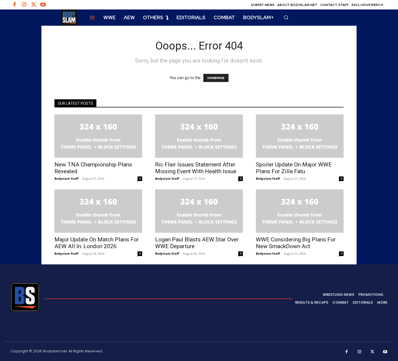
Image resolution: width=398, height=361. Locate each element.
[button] (285, 17)
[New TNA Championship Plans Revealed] (98, 136)
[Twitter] (34, 5)
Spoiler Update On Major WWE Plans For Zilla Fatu (294, 168)
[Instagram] (24, 5)
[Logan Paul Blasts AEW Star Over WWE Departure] (199, 211)
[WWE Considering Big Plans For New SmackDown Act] (300, 211)
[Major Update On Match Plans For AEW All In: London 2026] (98, 211)
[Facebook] (15, 5)
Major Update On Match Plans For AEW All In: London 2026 (96, 243)
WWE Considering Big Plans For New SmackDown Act (296, 243)
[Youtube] (43, 5)
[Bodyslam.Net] (44, 17)
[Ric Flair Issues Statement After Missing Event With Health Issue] (199, 136)
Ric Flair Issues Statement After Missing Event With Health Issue (195, 168)
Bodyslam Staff (66, 178)
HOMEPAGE (215, 78)
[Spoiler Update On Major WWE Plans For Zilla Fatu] (300, 136)
